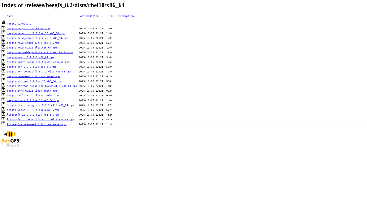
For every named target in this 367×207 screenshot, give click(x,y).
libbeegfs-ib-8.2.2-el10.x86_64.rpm (33, 114)
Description (125, 16)
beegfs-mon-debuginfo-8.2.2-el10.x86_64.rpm (39, 71)
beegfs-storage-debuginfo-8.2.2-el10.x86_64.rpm (42, 86)
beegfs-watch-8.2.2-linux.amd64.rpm (33, 109)
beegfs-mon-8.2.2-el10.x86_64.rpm (31, 66)
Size (111, 16)
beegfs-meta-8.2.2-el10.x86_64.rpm (32, 47)
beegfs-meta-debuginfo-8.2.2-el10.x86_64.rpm (40, 52)
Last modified (89, 16)
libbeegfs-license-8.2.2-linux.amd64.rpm (37, 124)
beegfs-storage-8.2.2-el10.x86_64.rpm (34, 81)
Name (10, 16)
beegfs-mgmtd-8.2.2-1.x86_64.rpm (30, 57)
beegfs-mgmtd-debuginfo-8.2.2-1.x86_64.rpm (38, 62)
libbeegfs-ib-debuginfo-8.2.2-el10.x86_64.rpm (40, 119)
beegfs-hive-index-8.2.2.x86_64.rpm (33, 42)
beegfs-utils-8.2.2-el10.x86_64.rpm (33, 100)
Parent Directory (19, 23)
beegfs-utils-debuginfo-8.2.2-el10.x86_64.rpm (40, 105)
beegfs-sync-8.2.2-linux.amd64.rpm (32, 90)
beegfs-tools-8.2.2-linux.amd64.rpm (33, 95)
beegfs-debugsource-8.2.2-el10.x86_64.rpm (37, 38)
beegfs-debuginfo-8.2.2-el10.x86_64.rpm (36, 33)
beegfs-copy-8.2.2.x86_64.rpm (28, 28)
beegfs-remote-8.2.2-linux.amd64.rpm (33, 76)
